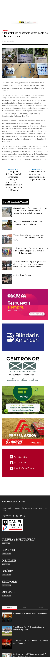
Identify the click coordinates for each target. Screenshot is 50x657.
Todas (40, 607)
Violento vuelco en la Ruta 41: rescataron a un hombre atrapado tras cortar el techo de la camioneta (30, 250)
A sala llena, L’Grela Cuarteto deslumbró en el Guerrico (30, 641)
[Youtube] (25, 515)
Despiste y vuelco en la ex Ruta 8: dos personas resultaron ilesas (28, 222)
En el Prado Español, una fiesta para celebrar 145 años (28, 628)
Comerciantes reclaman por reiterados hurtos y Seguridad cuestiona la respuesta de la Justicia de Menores (30, 210)
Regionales (10, 581)
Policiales (5, 30)
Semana (9, 607)
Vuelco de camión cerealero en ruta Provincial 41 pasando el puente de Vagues (28, 237)
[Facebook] (13, 515)
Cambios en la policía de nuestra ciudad (30, 613)
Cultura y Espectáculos (18, 539)
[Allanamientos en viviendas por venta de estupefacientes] (25, 63)
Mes (25, 607)
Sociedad (8, 592)
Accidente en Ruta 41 (22, 275)
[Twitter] (21, 515)
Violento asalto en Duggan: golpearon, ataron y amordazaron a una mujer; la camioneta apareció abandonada (29, 264)
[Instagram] (17, 515)
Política (7, 571)
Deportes (8, 550)
